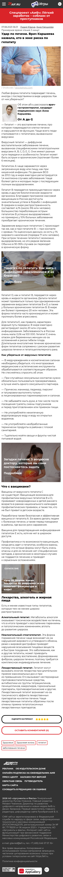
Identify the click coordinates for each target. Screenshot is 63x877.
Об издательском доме (31, 768)
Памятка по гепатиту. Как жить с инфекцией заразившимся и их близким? (30, 271)
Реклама (7, 768)
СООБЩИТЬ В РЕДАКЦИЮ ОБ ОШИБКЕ (24, 789)
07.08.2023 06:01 (9, 27)
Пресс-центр (10, 777)
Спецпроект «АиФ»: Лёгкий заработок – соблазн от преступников (31, 16)
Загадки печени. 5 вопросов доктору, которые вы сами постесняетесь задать (26, 463)
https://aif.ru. (42, 856)
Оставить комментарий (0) (32, 730)
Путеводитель (33, 781)
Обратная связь (12, 781)
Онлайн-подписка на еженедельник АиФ (28, 773)
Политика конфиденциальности (19, 861)
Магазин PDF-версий (33, 777)
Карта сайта (10, 785)
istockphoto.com (24, 87)
